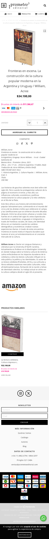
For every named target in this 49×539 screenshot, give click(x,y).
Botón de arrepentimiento (24, 521)
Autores (24, 442)
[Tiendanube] (25, 507)
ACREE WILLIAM (13, 20)
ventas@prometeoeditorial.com (24, 464)
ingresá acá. (24, 517)
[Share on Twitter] (26, 143)
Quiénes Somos (24, 433)
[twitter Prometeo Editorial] (28, 393)
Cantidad (4, 123)
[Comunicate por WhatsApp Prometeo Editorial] (43, 518)
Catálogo (24, 437)
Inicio (3, 20)
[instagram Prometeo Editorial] (20, 393)
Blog (24, 446)
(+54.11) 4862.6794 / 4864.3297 (24, 456)
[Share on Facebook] (22, 143)
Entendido (24, 535)
